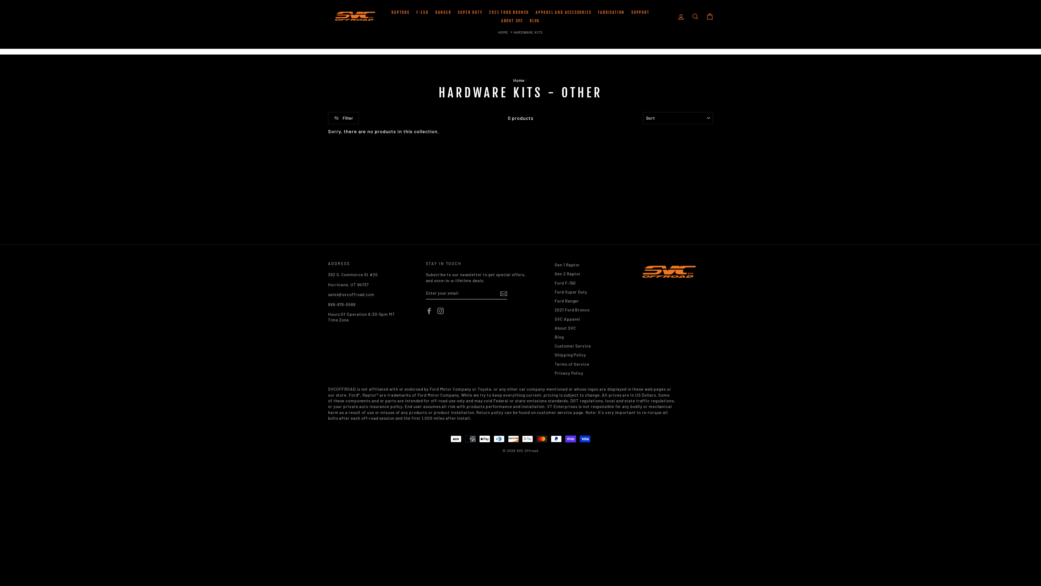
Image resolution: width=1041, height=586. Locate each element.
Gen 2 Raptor (568, 273)
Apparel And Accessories (563, 12)
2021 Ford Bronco (509, 12)
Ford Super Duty (571, 291)
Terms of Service (572, 364)
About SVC (512, 20)
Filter (347, 117)
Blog (535, 20)
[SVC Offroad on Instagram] (440, 311)
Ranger (443, 12)
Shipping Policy (570, 354)
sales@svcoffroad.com (351, 294)
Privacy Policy (569, 373)
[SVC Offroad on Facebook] (429, 311)
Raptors (400, 12)
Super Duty (470, 12)
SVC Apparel (567, 319)
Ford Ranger (567, 300)
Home (503, 32)
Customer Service (573, 345)
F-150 (422, 12)
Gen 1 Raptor (567, 264)
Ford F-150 (565, 283)
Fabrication (611, 12)
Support (640, 12)
